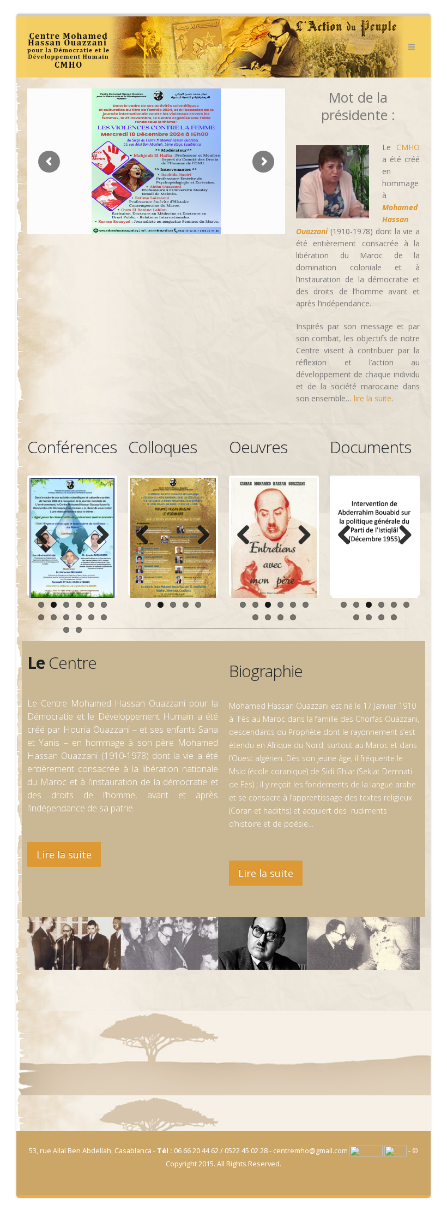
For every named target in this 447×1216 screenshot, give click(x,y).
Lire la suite (64, 854)
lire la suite (372, 398)
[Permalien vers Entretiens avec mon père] (274, 538)
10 (79, 617)
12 (104, 617)
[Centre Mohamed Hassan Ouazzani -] (215, 47)
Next (99, 536)
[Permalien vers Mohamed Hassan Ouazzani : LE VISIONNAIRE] (173, 538)
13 (66, 630)
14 (79, 630)
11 (91, 617)
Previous (46, 536)
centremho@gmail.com (310, 1150)
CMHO (408, 147)
